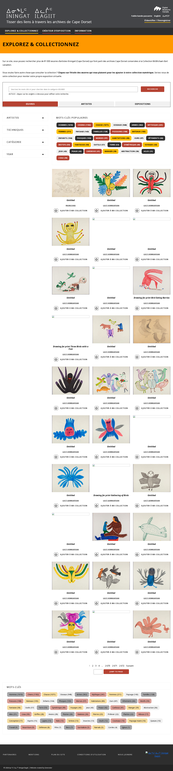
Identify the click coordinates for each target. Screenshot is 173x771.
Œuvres (30, 104)
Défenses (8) (44, 727)
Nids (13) (60, 721)
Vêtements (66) (155, 138)
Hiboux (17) (143, 714)
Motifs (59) (64, 144)
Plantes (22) (128, 714)
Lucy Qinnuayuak (111, 205)
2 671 (114, 665)
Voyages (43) (151, 144)
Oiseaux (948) (120, 125)
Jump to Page (116, 671)
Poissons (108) (119, 131)
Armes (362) (137, 125)
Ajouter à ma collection (73, 210)
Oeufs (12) (103, 721)
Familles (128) (101, 131)
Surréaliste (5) (83, 727)
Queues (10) (155, 721)
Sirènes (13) (73, 721)
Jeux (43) (63, 151)
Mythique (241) (155, 125)
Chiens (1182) (84, 125)
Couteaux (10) (118, 721)
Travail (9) (13, 727)
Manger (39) (110, 151)
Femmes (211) (65, 131)
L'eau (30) (63, 158)
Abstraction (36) (130, 151)
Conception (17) (16, 721)
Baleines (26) (83, 714)
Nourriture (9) (28, 727)
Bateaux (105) (139, 131)
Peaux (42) (77, 151)
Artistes (86, 104)
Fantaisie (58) (82, 144)
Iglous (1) (126, 727)
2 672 (121, 665)
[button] (152, 89)
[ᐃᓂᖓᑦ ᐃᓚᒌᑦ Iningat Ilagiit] (58, 14)
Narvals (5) (98, 727)
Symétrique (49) (132, 144)
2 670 (107, 665)
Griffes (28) (39, 714)
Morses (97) (101, 138)
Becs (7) (69, 727)
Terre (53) (114, 144)
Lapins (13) (46, 721)
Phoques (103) (84, 138)
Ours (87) (138, 138)
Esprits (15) (32, 721)
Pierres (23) (98, 714)
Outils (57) (99, 144)
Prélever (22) (113, 714)
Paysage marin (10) (137, 721)
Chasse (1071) (102, 125)
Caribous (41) (93, 151)
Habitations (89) (120, 138)
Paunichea (71, 205)
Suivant (129, 665)
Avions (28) (53, 714)
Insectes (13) (88, 721)
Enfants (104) (65, 138)
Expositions (142, 104)
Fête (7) (57, 727)
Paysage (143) (82, 131)
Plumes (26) (68, 714)
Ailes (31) (148, 151)
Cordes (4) (112, 727)
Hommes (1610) (66, 125)
